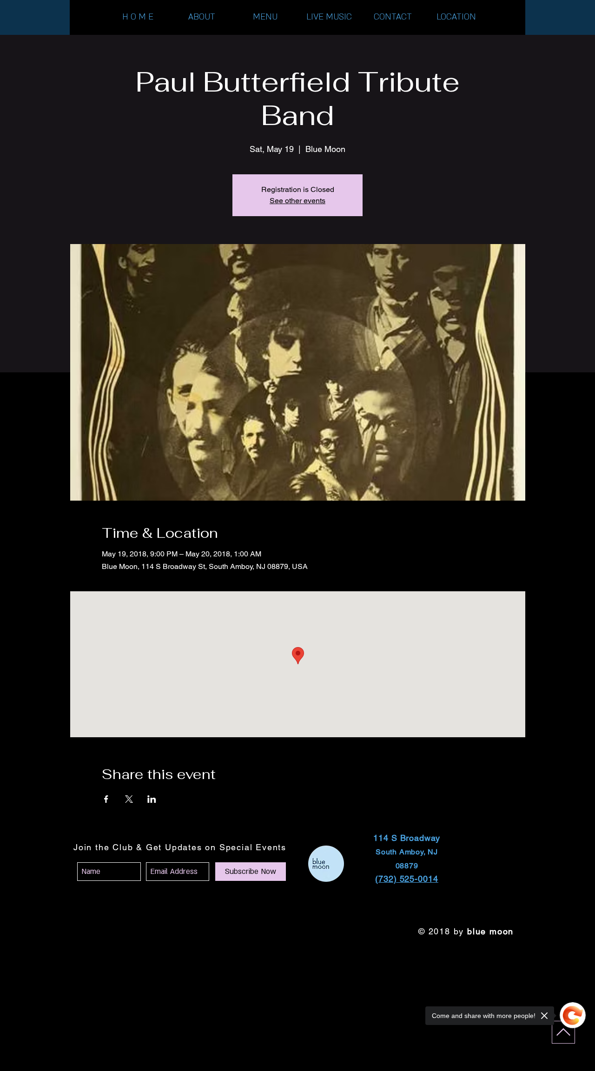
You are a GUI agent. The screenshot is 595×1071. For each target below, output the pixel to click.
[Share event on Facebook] (106, 799)
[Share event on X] (129, 799)
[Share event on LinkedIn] (151, 799)
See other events (297, 200)
